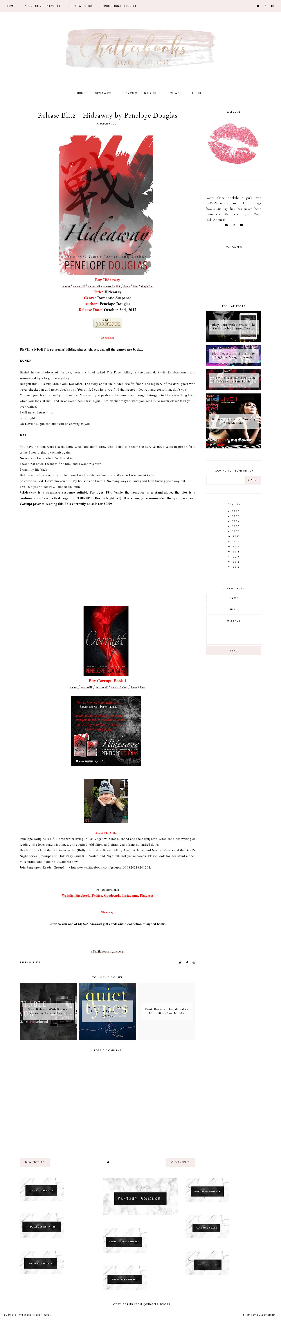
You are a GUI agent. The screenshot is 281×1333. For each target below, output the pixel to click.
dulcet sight (266, 1315)
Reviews (173, 93)
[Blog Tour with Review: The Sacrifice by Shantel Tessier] (233, 341)
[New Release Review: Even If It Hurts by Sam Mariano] (233, 389)
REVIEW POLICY (82, 6)
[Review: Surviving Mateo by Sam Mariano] (233, 447)
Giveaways (103, 93)
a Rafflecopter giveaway (107, 951)
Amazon (66, 286)
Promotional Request (120, 6)
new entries (35, 1162)
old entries (180, 1162)
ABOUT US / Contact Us (43, 6)
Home (11, 6)
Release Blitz (30, 962)
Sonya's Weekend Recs (139, 93)
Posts (196, 93)
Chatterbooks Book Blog (32, 1315)
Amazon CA (109, 286)
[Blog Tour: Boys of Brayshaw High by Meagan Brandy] (233, 365)
